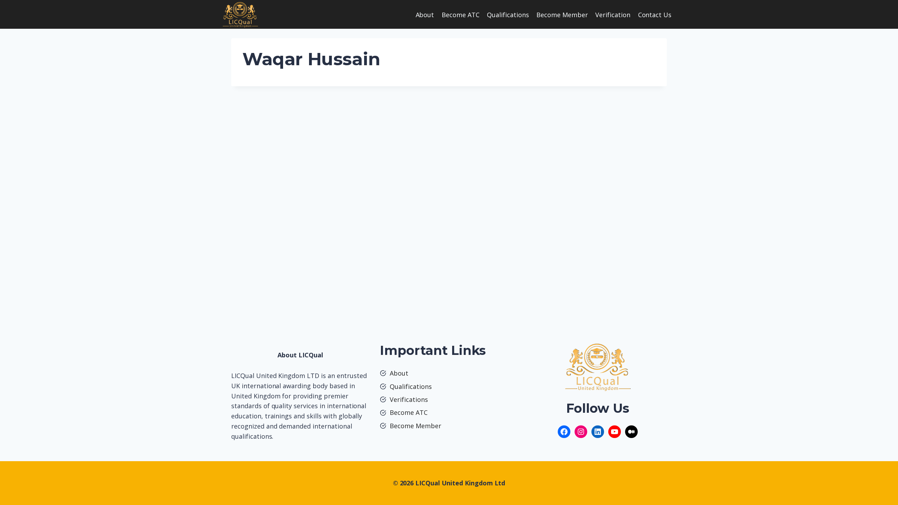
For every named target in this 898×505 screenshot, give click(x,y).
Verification (612, 15)
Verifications (409, 399)
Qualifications (508, 15)
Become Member (562, 15)
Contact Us (655, 15)
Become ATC (461, 15)
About (425, 15)
